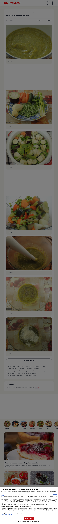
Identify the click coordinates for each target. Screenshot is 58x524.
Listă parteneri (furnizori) (6, 514)
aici (10, 501)
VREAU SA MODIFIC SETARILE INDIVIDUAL (28, 521)
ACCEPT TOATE (29, 518)
